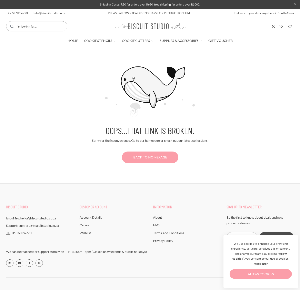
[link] (100, 40)
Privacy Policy (163, 240)
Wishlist (85, 233)
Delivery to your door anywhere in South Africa (264, 13)
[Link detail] (9, 263)
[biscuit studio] (150, 26)
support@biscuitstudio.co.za (39, 225)
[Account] (273, 26)
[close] (295, 4)
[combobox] (36, 26)
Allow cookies (261, 274)
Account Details (91, 217)
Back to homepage (150, 157)
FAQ (156, 225)
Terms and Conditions (168, 233)
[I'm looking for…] (12, 26)
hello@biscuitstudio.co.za (38, 218)
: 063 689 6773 (18, 233)
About (157, 217)
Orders (85, 225)
